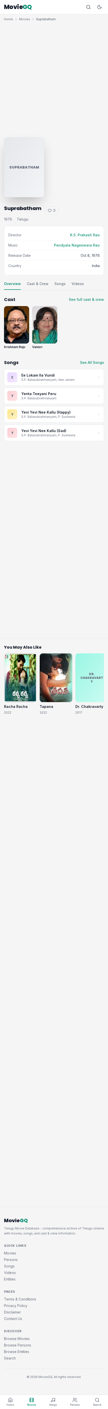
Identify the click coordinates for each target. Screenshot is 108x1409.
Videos (78, 284)
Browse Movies (17, 1338)
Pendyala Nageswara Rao (77, 245)
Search (10, 1358)
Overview (12, 284)
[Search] (88, 7)
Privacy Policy (15, 1305)
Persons (11, 1259)
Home (8, 19)
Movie (18, 7)
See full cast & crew (86, 299)
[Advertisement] (54, 78)
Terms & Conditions (20, 1299)
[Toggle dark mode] (99, 7)
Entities (10, 1279)
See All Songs (92, 362)
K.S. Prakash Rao (85, 235)
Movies (24, 19)
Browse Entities (16, 1351)
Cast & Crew (37, 284)
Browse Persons (17, 1345)
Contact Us (13, 1318)
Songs (60, 284)
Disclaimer (12, 1312)
